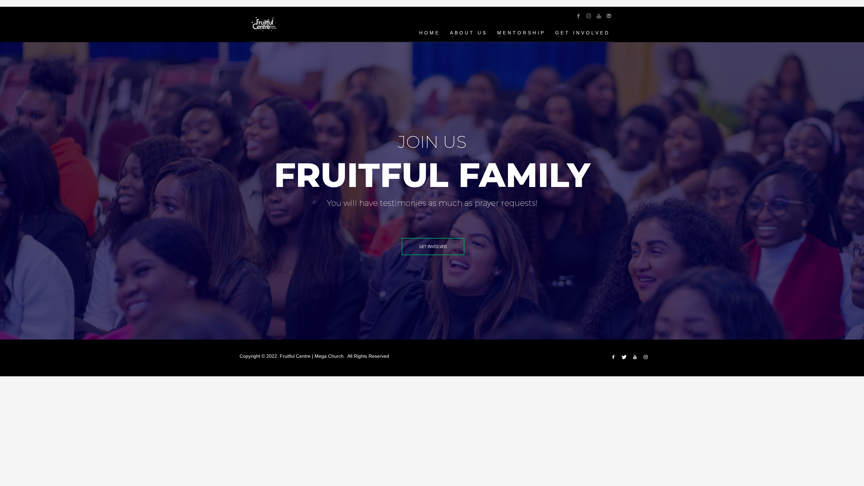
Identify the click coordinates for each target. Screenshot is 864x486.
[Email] (609, 16)
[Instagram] (589, 16)
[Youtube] (599, 16)
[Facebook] (578, 16)
